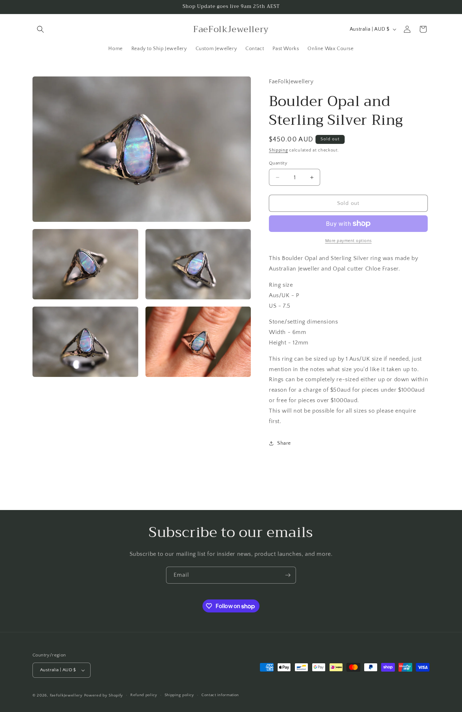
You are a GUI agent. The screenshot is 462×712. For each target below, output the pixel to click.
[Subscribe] (288, 575)
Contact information (220, 695)
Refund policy (143, 695)
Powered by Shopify (103, 695)
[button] (40, 29)
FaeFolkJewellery (66, 695)
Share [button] (284, 443)
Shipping (278, 150)
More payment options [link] (348, 240)
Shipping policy (180, 695)
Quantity (278, 163)
